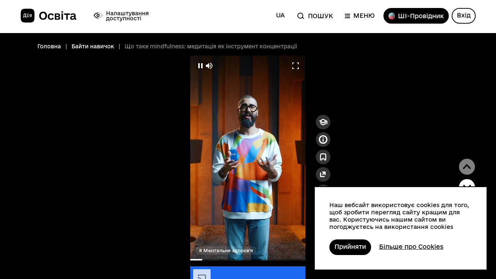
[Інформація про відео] (323, 139)
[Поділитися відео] (323, 174)
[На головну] (48, 16)
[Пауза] (200, 65)
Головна (49, 46)
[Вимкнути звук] (209, 65)
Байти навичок (93, 46)
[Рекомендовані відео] (323, 122)
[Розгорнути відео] (295, 65)
